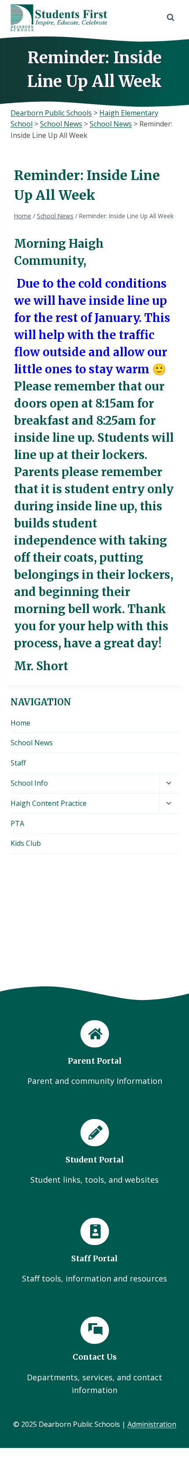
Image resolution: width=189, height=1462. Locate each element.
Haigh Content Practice (49, 803)
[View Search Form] (170, 17)
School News (32, 742)
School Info (29, 783)
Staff (18, 763)
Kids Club (26, 843)
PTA (17, 823)
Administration (151, 1424)
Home (20, 723)
